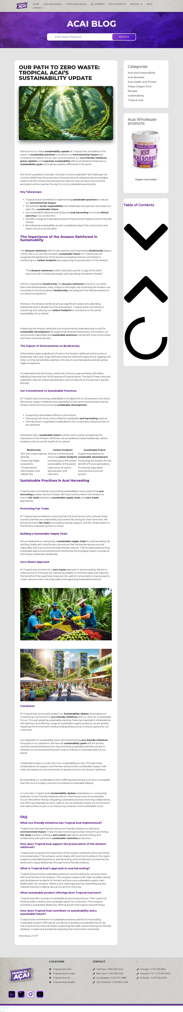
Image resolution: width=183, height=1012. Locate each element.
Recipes (134, 4)
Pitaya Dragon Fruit (139, 86)
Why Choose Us (117, 4)
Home (36, 4)
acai (62, 174)
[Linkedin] (11, 994)
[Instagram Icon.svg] (30, 994)
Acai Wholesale (53, 4)
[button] (146, 237)
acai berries (68, 177)
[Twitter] (21, 994)
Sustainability (136, 95)
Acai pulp (58, 576)
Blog (149, 4)
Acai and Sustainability (141, 72)
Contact (37, 8)
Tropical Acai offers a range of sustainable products (47, 898)
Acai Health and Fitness (142, 81)
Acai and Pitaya (97, 905)
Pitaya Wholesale (76, 4)
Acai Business (136, 77)
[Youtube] (40, 994)
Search (124, 37)
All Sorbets (97, 4)
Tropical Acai (32, 199)
